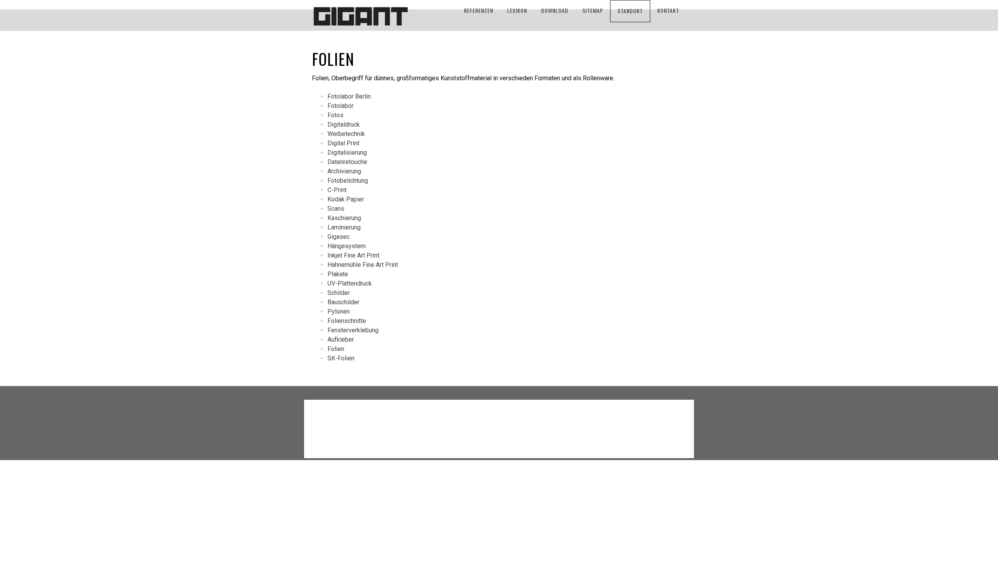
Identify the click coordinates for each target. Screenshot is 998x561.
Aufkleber (340, 339)
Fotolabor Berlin (349, 96)
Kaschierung (344, 218)
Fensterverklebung (353, 330)
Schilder (338, 292)
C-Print (337, 190)
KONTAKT (668, 10)
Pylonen (338, 311)
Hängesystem (346, 246)
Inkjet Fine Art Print (353, 255)
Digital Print (343, 143)
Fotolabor (340, 105)
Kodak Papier (345, 199)
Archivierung (344, 171)
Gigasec (338, 236)
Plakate (337, 274)
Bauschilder (343, 302)
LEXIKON (517, 10)
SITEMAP (592, 10)
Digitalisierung (347, 152)
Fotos (335, 115)
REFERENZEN (478, 10)
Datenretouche (347, 162)
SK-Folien (340, 358)
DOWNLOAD (554, 10)
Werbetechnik (346, 134)
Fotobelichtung (347, 180)
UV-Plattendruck (349, 283)
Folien (335, 349)
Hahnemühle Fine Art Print (362, 264)
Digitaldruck (343, 124)
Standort (630, 11)
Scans (335, 208)
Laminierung (344, 227)
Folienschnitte (346, 321)
